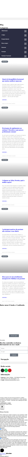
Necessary (4, 429)
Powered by (3, 453)
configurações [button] (3, 403)
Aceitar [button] (9, 403)
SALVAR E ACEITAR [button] (5, 446)
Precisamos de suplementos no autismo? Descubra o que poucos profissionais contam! (12, 130)
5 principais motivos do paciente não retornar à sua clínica (12, 230)
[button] (14, 19)
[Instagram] (2, 370)
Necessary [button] (2, 427)
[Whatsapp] (6, 370)
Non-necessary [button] (3, 437)
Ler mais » (4, 99)
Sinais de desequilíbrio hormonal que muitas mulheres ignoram (13, 80)
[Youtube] (9, 370)
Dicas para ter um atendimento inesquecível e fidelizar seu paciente (13, 278)
